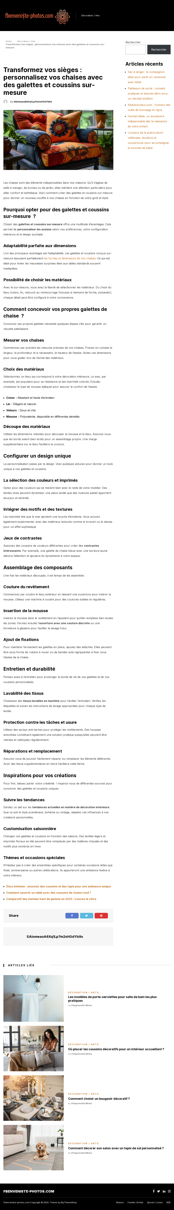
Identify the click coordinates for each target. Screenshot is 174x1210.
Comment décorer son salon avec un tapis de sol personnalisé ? (116, 1148)
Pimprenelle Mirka (81, 1005)
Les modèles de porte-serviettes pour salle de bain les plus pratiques (112, 998)
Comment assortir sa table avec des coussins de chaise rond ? (48, 892)
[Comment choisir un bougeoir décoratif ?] (33, 1098)
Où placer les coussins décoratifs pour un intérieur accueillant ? (116, 1049)
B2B (169, 1202)
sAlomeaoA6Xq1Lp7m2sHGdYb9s (33, 101)
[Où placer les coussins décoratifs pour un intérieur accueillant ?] (33, 1048)
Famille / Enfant (135, 1202)
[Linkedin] (164, 1191)
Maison (120, 1202)
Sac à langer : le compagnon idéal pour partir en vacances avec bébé (147, 77)
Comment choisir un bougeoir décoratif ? (99, 1098)
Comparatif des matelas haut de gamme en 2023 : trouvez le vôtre (51, 899)
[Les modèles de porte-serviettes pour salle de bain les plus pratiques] (33, 998)
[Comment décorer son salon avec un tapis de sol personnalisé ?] (33, 1147)
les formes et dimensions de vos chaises (70, 258)
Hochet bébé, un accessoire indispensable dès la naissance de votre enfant (147, 121)
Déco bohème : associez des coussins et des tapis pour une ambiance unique (58, 886)
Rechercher (133, 42)
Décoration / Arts (90, 15)
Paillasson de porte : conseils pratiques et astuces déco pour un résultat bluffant (148, 93)
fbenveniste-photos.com (28, 1191)
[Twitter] (158, 1191)
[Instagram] (169, 1191)
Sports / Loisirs (155, 1202)
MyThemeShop (69, 1202)
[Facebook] (153, 1191)
